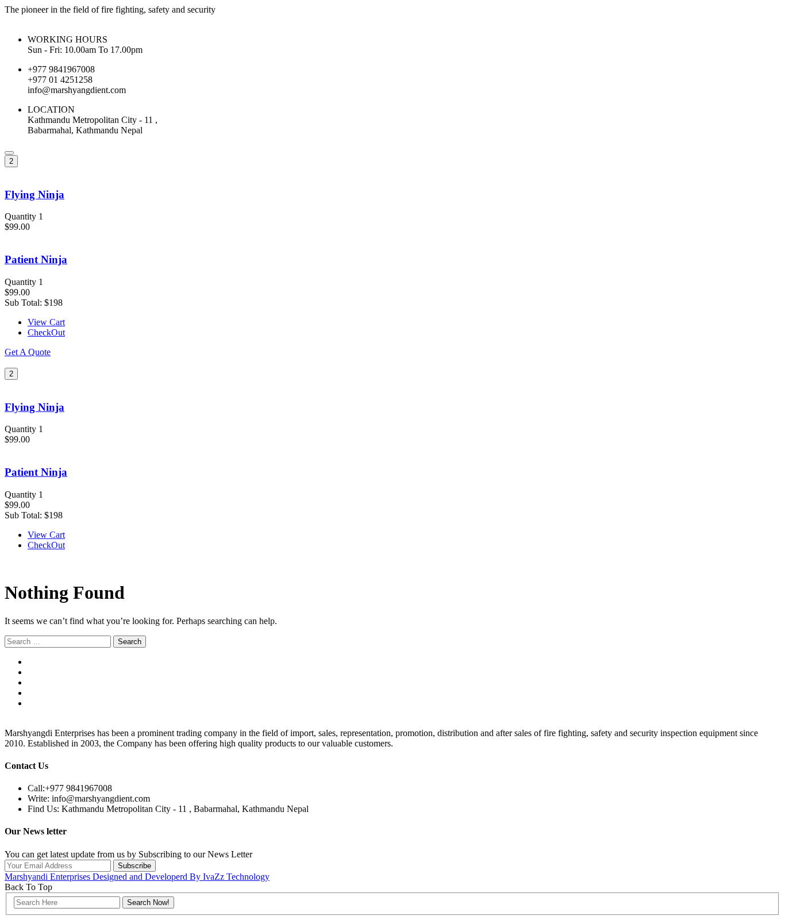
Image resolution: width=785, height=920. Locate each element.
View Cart (46, 322)
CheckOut (46, 332)
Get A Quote (28, 352)
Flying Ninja (34, 194)
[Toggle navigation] (9, 153)
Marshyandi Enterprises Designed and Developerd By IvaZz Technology (137, 876)
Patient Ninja (36, 259)
